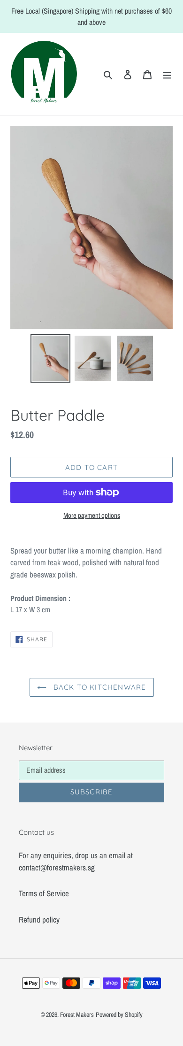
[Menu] (167, 74)
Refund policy (39, 919)
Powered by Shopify (119, 1014)
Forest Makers (77, 1014)
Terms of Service (44, 893)
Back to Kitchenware (98, 687)
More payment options (91, 515)
